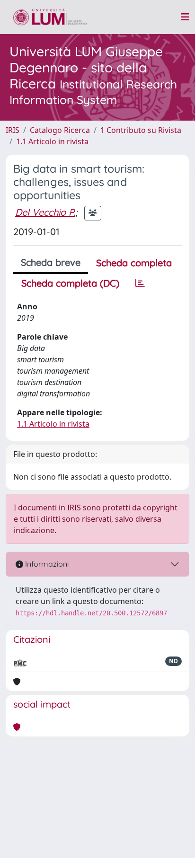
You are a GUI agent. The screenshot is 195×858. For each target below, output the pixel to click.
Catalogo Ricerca (60, 130)
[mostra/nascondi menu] (185, 17)
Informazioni (46, 564)
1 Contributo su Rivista (140, 130)
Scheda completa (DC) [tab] (70, 283)
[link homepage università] (50, 17)
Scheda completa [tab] (134, 263)
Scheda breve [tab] (50, 262)
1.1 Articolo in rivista (52, 141)
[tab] (140, 283)
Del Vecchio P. (45, 212)
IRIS (12, 130)
